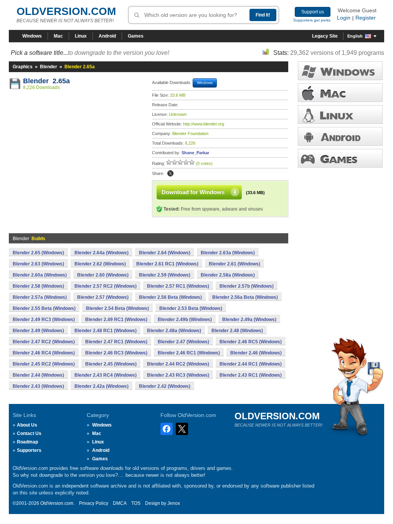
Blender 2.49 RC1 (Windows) (116, 319)
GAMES (340, 158)
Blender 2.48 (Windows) (237, 330)
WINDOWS (340, 70)
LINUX (340, 114)
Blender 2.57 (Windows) (103, 297)
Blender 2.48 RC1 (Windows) (105, 330)
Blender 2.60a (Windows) (40, 275)
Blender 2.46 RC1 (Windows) (189, 353)
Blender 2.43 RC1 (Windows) (251, 375)
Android (107, 36)
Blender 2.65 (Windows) (38, 252)
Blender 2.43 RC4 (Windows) (105, 375)
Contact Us (29, 433)
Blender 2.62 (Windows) (100, 264)
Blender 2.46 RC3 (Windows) (116, 353)
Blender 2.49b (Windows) (185, 319)
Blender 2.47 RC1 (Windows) (116, 341)
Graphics (23, 66)
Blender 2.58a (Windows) (228, 275)
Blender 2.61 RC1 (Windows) (167, 264)
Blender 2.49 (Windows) (38, 330)
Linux (81, 36)
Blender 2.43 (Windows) (38, 386)
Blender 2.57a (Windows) (40, 297)
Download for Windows (193, 192)
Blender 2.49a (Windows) (249, 319)
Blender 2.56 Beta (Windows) (170, 297)
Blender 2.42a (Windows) (101, 386)
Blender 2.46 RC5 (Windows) (251, 341)
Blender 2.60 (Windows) (103, 275)
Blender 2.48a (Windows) (174, 330)
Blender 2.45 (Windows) (111, 364)
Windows (32, 36)
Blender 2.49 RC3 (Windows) (44, 319)
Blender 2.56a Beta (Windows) (245, 297)
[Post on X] (170, 173)
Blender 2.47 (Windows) (183, 341)
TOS (135, 503)
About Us (27, 425)
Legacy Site (325, 36)
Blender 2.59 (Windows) (164, 275)
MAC (340, 92)
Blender (48, 66)
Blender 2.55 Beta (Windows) (44, 308)
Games (136, 36)
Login (343, 18)
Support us (312, 12)
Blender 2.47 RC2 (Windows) (44, 341)
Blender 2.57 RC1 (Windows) (178, 286)
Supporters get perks (311, 20)
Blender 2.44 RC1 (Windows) (251, 364)
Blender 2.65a (46, 81)
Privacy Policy (93, 503)
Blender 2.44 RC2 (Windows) (178, 364)
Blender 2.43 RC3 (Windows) (178, 375)
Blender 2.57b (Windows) (247, 286)
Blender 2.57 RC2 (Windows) (105, 286)
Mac (58, 36)
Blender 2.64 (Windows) (164, 252)
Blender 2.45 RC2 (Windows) (44, 364)
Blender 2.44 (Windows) (38, 375)
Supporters (29, 450)
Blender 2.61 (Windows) (234, 264)
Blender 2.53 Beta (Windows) (190, 308)
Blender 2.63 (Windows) (38, 264)
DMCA (120, 503)
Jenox (173, 503)
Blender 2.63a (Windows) (228, 252)
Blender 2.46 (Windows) (256, 353)
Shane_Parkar (195, 152)
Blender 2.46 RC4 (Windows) (44, 353)
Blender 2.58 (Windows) (38, 286)
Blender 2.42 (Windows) (164, 386)
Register (365, 18)
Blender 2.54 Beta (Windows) (117, 308)
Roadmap (27, 442)
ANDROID (340, 136)
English (355, 36)
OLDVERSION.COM (66, 11)
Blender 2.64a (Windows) (101, 252)
